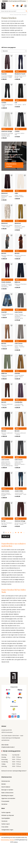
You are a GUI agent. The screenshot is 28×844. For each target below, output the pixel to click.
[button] (25, 6)
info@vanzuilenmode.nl (7, 747)
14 (15, 532)
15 (18, 532)
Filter (5, 536)
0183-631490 (4, 745)
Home (11, 14)
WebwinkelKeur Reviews (7, 840)
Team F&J (24, 834)
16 (21, 532)
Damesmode (17, 14)
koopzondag (17, 771)
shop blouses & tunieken (11, 165)
